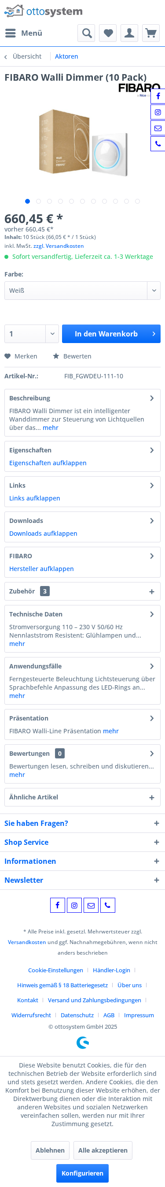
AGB (108, 1015)
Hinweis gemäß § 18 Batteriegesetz (62, 985)
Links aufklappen (34, 498)
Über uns (129, 985)
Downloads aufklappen (43, 533)
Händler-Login (111, 970)
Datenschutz (77, 1015)
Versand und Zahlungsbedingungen (94, 1000)
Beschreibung (29, 398)
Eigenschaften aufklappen (48, 463)
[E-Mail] (91, 905)
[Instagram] (74, 905)
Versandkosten (27, 942)
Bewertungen (29, 753)
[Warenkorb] (151, 33)
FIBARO (20, 556)
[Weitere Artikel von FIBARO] (139, 91)
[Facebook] (58, 905)
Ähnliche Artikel (33, 797)
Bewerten (77, 356)
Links (17, 485)
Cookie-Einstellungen (55, 970)
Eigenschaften (30, 450)
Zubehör (28, 591)
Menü (31, 33)
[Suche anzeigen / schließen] (86, 33)
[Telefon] (108, 905)
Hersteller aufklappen (41, 568)
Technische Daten (35, 614)
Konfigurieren (82, 1173)
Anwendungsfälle (35, 666)
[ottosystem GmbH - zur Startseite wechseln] (43, 12)
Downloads (26, 520)
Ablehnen (50, 1150)
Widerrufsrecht (31, 1015)
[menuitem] (23, 33)
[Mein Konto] (129, 33)
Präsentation (28, 718)
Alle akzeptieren (103, 1150)
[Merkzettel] (108, 33)
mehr (50, 427)
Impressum (139, 1015)
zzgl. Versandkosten (58, 246)
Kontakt (27, 1000)
